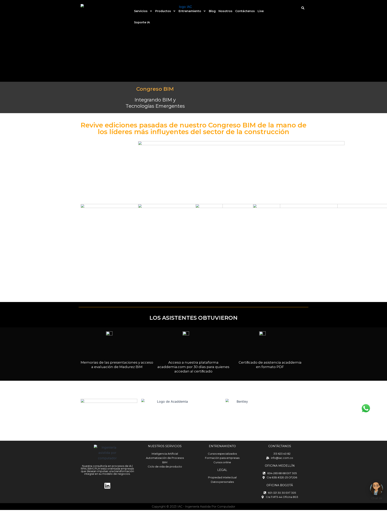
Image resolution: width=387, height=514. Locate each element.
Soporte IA (142, 22)
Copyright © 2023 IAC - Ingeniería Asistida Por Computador (193, 506)
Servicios (141, 11)
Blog (212, 11)
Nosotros (225, 11)
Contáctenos (245, 11)
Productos (163, 11)
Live (261, 11)
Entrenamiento (190, 11)
